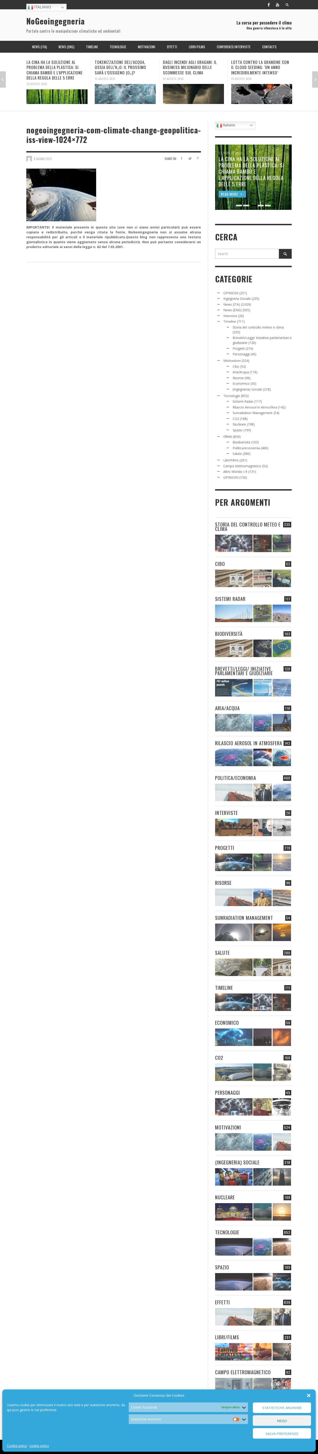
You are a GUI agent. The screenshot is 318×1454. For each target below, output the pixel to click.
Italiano (42, 7)
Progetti (239, 348)
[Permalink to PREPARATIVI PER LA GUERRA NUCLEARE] (234, 1212)
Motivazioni (232, 360)
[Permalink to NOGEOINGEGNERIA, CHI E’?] (234, 827)
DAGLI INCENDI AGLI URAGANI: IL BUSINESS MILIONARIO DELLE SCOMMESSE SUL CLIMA (122, 67)
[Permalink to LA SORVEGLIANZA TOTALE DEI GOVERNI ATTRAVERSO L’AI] (262, 1177)
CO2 (236, 418)
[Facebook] (268, 4)
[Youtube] (277, 4)
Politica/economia (246, 448)
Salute (237, 453)
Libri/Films (231, 460)
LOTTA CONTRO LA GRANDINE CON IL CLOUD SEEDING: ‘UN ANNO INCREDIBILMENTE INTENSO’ (192, 67)
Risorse (238, 378)
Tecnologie (231, 396)
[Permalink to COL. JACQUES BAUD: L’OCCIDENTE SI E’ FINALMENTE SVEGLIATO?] (262, 827)
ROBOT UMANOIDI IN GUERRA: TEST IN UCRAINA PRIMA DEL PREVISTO (261, 64)
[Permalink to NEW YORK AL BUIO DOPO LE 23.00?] (262, 1037)
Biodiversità (241, 442)
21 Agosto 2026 (241, 73)
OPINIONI (230, 293)
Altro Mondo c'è (235, 471)
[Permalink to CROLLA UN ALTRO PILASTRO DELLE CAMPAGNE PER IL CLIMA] (282, 1072)
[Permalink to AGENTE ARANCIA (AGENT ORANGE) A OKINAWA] (234, 967)
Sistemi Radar (243, 401)
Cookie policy (17, 1446)
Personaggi (241, 354)
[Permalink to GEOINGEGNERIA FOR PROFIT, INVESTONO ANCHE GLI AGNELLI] (282, 1037)
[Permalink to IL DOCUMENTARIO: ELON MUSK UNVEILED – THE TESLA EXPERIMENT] (282, 1352)
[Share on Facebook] (182, 158)
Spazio (238, 430)
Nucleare (239, 424)
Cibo (236, 366)
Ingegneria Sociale (237, 298)
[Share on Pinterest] (198, 158)
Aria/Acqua (241, 372)
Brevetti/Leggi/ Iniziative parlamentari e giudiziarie (244, 671)
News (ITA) (231, 304)
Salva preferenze (282, 1433)
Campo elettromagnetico (242, 466)
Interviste (230, 316)
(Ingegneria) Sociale (247, 389)
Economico (241, 383)
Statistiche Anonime (282, 1408)
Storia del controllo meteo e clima (258, 327)
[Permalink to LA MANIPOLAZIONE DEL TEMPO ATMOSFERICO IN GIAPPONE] (262, 543)
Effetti (227, 436)
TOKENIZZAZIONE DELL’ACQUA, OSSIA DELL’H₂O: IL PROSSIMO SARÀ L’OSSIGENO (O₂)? (52, 67)
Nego (282, 1420)
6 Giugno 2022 (43, 158)
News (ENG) (232, 310)
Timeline (229, 321)
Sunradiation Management (253, 413)
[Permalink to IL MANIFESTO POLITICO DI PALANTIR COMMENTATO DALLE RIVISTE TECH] (282, 1177)
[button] (308, 1395)
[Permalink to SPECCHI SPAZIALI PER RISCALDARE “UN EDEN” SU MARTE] (282, 1247)
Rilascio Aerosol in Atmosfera (255, 407)
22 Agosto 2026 (37, 78)
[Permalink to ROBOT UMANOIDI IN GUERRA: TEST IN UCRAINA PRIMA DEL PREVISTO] (261, 91)
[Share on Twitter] (189, 158)
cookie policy (39, 1446)
